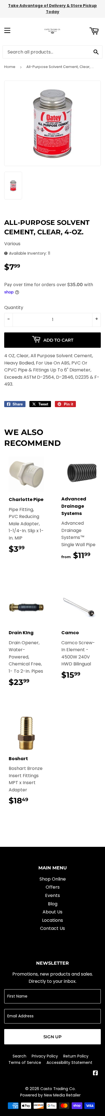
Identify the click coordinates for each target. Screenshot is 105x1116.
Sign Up (52, 1036)
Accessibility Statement (69, 1062)
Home (9, 66)
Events (52, 895)
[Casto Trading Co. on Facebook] (95, 1073)
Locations (52, 920)
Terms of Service (24, 1062)
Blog (52, 904)
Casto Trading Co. (58, 1088)
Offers (53, 887)
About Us (52, 912)
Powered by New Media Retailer (50, 1095)
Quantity (13, 307)
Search (19, 1056)
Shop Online (52, 879)
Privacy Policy (45, 1056)
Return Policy (75, 1056)
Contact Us (52, 928)
